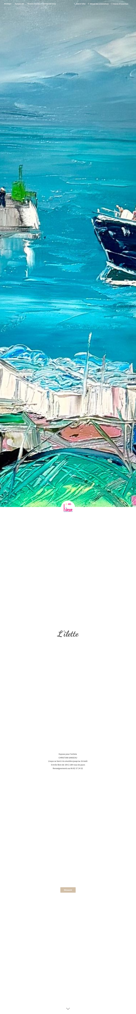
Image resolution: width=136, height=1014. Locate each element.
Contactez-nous (49, 4)
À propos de (19, 4)
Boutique (7, 4)
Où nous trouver (33, 4)
